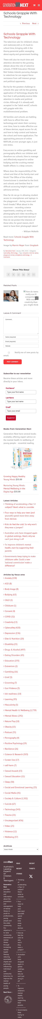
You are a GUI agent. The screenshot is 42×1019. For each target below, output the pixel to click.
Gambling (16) (11, 671)
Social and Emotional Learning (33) (21, 787)
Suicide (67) (10, 804)
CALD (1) (9, 600)
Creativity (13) (11, 622)
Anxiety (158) (11, 578)
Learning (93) (11, 699)
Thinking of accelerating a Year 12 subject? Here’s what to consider (21, 888)
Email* (8, 407)
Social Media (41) (13, 793)
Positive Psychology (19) (16, 743)
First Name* (10, 388)
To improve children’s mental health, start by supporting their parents (19, 547)
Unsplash (34, 245)
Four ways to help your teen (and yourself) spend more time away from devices (20, 515)
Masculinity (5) (11, 704)
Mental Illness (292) (14, 715)
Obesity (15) (10, 726)
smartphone (18, 255)
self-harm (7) (10, 765)
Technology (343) (12, 809)
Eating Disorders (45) (14, 655)
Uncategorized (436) (14, 820)
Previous (26, 23)
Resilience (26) (11, 748)
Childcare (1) (10, 605)
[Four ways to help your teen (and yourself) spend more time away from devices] (11, 295)
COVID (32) (10, 616)
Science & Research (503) (16, 754)
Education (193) (12, 660)
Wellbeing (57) (11, 837)
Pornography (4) (12, 737)
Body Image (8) (11, 589)
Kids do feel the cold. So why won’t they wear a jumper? (20, 941)
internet (31, 253)
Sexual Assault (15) (13, 771)
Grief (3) (8, 677)
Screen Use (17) (12, 759)
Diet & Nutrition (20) (14, 638)
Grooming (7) (11, 682)
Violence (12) (11, 831)
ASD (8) (8, 583)
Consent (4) (10, 611)
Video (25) (9, 826)
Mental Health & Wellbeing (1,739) (20, 710)
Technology (14, 253)
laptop (36, 253)
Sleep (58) (9, 782)
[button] (5, 298)
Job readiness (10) (13, 693)
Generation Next (10, 251)
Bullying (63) (10, 594)
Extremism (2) (11, 666)
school (13, 255)
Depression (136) (12, 633)
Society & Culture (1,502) (16, 798)
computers (26, 253)
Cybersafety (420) (12, 627)
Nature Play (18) (12, 721)
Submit (11, 417)
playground (7, 255)
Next (34, 23)
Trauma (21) (10, 815)
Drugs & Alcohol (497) (15, 649)
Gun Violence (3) (12, 688)
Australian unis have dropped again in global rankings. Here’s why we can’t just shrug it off (21, 536)
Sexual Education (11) (15, 776)
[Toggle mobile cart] (34, 5)
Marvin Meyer (18, 245)
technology (26, 255)
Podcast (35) (10, 732)
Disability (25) (11, 644)
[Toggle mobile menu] (39, 5)
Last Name (10, 398)
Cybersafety (7, 253)
